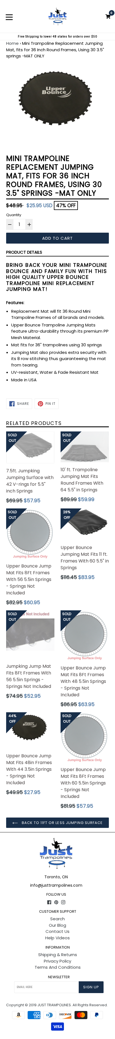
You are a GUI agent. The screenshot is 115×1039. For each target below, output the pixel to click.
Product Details (24, 252)
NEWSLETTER (59, 977)
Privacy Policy (57, 961)
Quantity (13, 215)
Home (12, 43)
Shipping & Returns (57, 955)
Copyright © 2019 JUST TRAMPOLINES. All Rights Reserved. (57, 1005)
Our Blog (57, 925)
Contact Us (57, 931)
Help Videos (57, 938)
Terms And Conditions (58, 967)
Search (57, 919)
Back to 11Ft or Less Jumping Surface (62, 822)
